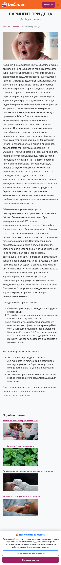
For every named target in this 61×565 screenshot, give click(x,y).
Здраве (16, 26)
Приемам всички (30, 559)
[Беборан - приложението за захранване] (14, 4)
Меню (47, 4)
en (58, 4)
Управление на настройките (31, 553)
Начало (6, 26)
